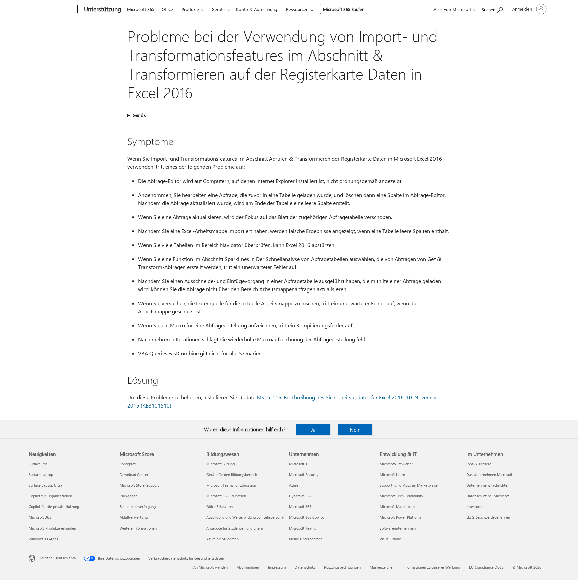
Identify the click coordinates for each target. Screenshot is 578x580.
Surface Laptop (41, 474)
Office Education (219, 506)
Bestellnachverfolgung (138, 506)
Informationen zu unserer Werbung (431, 567)
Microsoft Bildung (220, 463)
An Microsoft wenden (210, 567)
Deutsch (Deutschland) (57, 557)
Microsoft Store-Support (139, 485)
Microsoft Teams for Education (231, 485)
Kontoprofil (128, 463)
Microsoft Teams (302, 528)
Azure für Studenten (222, 538)
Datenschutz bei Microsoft (487, 495)
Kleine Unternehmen (305, 538)
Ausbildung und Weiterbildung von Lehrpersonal (245, 517)
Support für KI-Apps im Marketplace (409, 485)
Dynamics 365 (300, 495)
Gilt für (139, 115)
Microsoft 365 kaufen (343, 9)
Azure (293, 485)
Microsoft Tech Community (401, 495)
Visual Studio (390, 538)
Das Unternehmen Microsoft (489, 474)
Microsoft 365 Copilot (306, 517)
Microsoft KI (298, 463)
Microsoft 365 (140, 9)
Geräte (218, 9)
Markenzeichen (382, 567)
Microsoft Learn (392, 474)
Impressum (277, 567)
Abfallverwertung (134, 517)
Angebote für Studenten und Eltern (234, 528)
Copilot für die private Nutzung (54, 506)
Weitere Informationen (138, 528)
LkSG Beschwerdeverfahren (488, 517)
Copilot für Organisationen (50, 495)
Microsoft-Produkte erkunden (52, 528)
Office (167, 9)
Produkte (190, 9)
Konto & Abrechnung (256, 9)
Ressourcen (297, 9)
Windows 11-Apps (43, 538)
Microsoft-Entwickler (396, 463)
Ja (313, 429)
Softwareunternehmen (398, 528)
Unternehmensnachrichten (487, 485)
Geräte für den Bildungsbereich (231, 474)
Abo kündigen (248, 567)
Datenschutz (305, 567)
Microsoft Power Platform (400, 517)
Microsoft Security (303, 474)
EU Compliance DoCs (486, 567)
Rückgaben (128, 495)
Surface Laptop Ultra (45, 485)
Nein (355, 429)
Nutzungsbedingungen (342, 567)
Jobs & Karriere (478, 463)
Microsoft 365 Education (226, 495)
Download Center (134, 474)
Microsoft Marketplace (398, 506)
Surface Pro (38, 463)
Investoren (474, 506)
